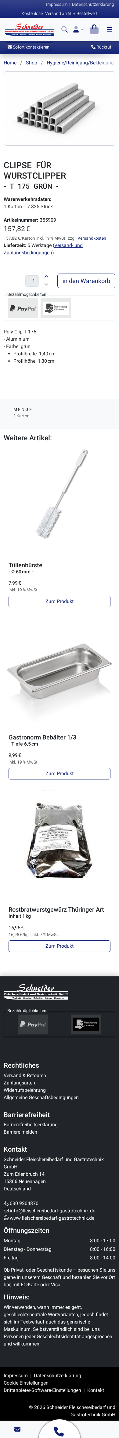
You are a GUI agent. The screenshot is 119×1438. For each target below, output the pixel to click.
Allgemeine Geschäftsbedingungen (41, 1097)
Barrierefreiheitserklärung (31, 1125)
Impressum (56, 4)
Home (10, 63)
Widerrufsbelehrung (25, 1090)
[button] (78, 29)
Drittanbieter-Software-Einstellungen (42, 1390)
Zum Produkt (59, 601)
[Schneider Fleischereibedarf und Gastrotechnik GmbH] (36, 991)
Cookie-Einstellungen (26, 1383)
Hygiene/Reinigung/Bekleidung (80, 63)
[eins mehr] (46, 276)
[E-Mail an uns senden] (17, 1429)
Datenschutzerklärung (93, 4)
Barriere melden (20, 1132)
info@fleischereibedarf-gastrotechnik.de (52, 1211)
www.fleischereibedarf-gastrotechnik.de (52, 1218)
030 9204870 (24, 1203)
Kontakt (95, 1390)
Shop (31, 63)
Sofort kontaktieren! (31, 47)
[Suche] (64, 29)
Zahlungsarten (19, 1083)
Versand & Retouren (25, 1075)
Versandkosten (92, 238)
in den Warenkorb (86, 281)
